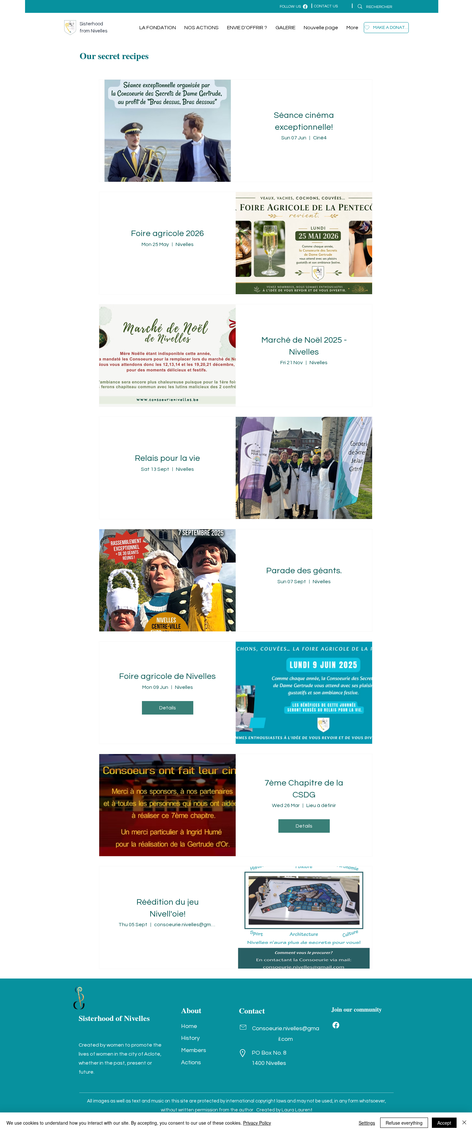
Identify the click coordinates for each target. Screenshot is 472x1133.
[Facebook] (335, 1025)
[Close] (464, 1123)
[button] (386, 27)
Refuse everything (404, 1123)
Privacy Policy (257, 1123)
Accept (444, 1123)
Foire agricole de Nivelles (167, 676)
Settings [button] (367, 1123)
